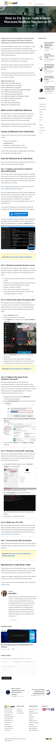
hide (13, 81)
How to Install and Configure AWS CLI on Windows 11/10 (49, 88)
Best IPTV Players (33, 730)
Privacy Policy (20, 713)
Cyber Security (42, 104)
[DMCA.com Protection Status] (48, 738)
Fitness (41, 112)
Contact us (19, 711)
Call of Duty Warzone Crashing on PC (20, 369)
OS (40, 122)
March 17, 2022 (26, 25)
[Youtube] (44, 710)
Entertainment (42, 109)
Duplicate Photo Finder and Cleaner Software (34, 722)
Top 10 (40, 133)
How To (29, 13)
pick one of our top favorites (11, 534)
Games (40, 114)
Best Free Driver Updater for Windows (20, 257)
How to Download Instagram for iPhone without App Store (49, 45)
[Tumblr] (53, 710)
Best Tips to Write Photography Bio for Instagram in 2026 (49, 67)
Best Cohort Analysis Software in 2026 (49, 56)
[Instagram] (50, 710)
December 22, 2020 (5, 649)
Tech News (41, 127)
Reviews (41, 125)
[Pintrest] (48, 709)
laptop (40, 119)
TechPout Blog (5, 584)
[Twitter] (46, 709)
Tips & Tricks (42, 130)
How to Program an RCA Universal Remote (49, 78)
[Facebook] (42, 709)
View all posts (13, 620)
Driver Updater (42, 106)
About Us (19, 709)
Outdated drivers (9, 143)
